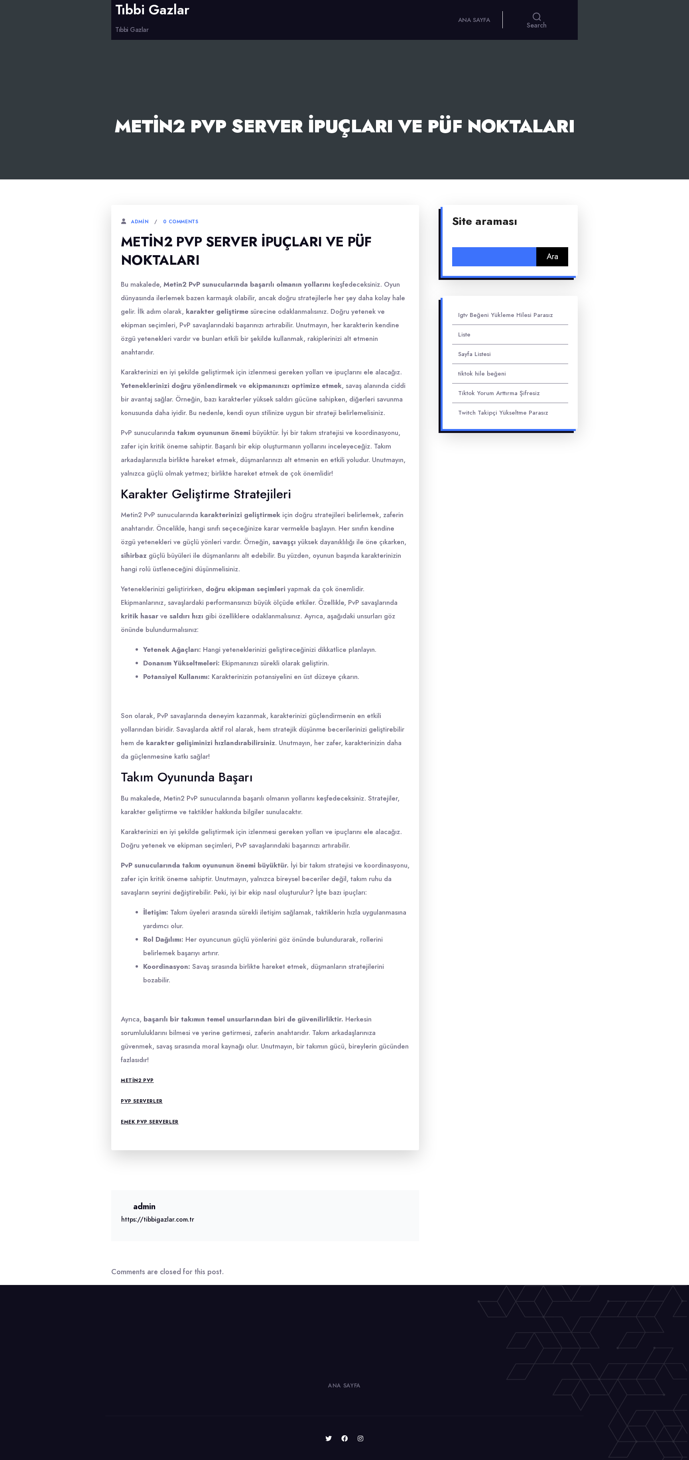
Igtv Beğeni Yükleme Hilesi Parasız (505, 315)
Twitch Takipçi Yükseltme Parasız (503, 412)
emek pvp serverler (150, 1121)
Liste (464, 334)
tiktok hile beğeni (482, 373)
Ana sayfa (474, 20)
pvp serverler (142, 1101)
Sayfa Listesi (474, 354)
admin (139, 221)
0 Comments (180, 221)
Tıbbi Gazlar (152, 10)
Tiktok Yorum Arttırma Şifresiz (499, 393)
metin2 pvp (137, 1080)
